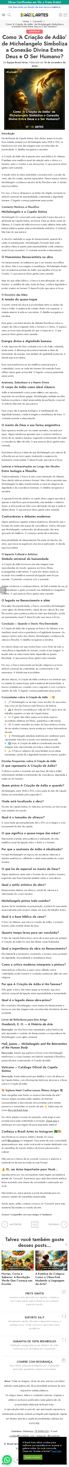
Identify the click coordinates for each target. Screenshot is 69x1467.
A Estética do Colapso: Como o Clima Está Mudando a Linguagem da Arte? (50, 1279)
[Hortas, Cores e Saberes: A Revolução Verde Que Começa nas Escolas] (18, 1259)
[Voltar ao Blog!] (34, 1224)
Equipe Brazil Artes (17, 62)
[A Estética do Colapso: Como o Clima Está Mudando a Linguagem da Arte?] (51, 1259)
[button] (7, 1460)
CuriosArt (37, 21)
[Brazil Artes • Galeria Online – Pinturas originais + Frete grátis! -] (34, 15)
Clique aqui (52, 1120)
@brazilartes (13, 1140)
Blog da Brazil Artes (18, 1110)
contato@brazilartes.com (21, 1436)
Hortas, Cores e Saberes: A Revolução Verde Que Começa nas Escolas (17, 1279)
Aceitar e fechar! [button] (32, 1457)
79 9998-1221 (42, 1431)
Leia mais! (57, 1451)
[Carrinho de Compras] (65, 15)
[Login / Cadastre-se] (61, 15)
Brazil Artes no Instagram (35, 1131)
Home (26, 21)
